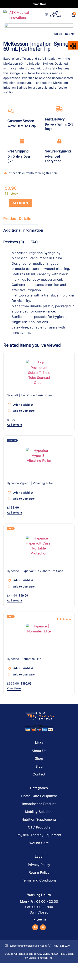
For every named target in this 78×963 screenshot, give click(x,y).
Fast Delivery (54, 119)
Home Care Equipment (39, 796)
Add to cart (20, 202)
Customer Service (20, 121)
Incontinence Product (39, 804)
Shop (39, 758)
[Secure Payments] (59, 141)
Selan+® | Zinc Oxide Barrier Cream (30, 395)
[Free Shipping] (22, 141)
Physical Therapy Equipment (39, 835)
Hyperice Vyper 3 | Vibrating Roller (30, 483)
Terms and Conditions (39, 880)
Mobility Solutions (39, 812)
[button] (64, 15)
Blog (39, 766)
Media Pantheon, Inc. (40, 957)
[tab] (20, 219)
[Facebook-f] (35, 927)
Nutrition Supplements (39, 819)
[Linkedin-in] (43, 927)
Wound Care (39, 843)
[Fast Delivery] (59, 108)
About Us (39, 751)
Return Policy (39, 872)
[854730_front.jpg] (39, 57)
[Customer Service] (10, 110)
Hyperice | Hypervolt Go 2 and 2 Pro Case (35, 571)
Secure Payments (58, 151)
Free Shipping (17, 151)
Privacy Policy (39, 865)
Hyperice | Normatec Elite (24, 659)
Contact (39, 774)
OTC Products (39, 827)
